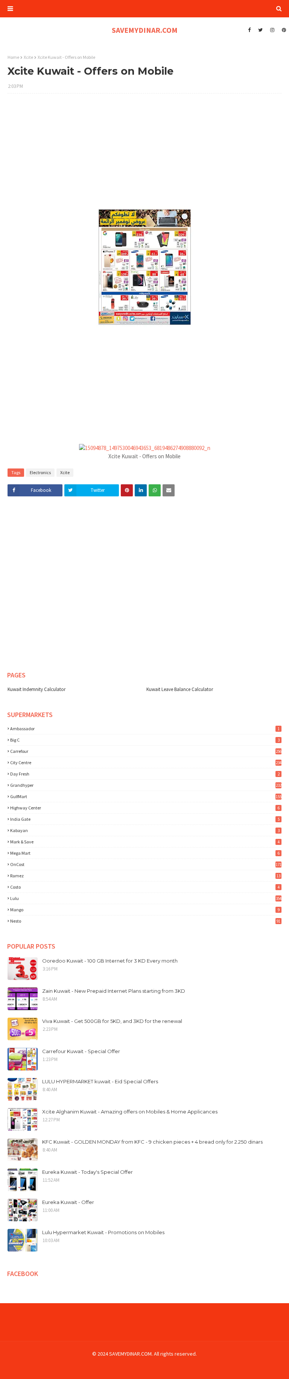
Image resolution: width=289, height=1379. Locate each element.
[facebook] (249, 30)
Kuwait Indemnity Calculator (36, 689)
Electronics (40, 472)
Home (13, 57)
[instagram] (272, 30)
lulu (145, 898)
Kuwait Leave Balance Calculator (179, 689)
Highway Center (145, 808)
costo (145, 887)
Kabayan (145, 830)
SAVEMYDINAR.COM (145, 30)
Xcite (28, 57)
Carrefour (145, 751)
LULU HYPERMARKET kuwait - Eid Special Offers (100, 1081)
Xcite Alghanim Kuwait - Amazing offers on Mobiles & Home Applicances (130, 1112)
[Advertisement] (144, 154)
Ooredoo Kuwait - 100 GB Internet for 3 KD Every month (110, 961)
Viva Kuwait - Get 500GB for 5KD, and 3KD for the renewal (112, 1021)
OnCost (145, 864)
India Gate (145, 819)
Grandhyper (145, 785)
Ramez (145, 875)
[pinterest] (283, 30)
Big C (145, 740)
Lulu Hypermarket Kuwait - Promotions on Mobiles (103, 1232)
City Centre (145, 762)
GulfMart (145, 796)
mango (145, 909)
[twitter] (260, 30)
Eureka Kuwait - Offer (68, 1202)
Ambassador (145, 728)
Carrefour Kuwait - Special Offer (81, 1051)
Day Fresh (145, 774)
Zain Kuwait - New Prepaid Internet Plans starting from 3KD (113, 991)
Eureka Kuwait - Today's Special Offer (87, 1172)
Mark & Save (145, 842)
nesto (145, 921)
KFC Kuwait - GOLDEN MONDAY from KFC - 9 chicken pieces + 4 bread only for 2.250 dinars (152, 1142)
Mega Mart (145, 853)
